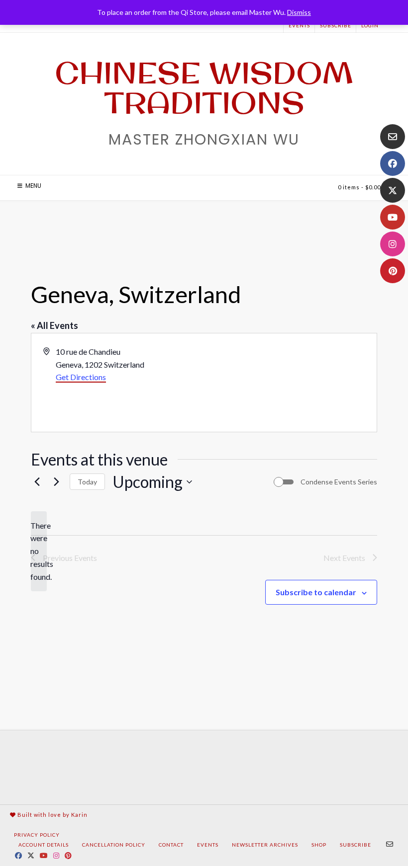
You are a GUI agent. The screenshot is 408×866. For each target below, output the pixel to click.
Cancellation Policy (113, 845)
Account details (43, 845)
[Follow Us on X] (392, 190)
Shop (318, 845)
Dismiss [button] (299, 12)
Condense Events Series (339, 481)
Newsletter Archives (265, 845)
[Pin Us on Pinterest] (392, 270)
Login (370, 25)
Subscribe (335, 25)
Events (299, 25)
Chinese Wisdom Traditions (204, 87)
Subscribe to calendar (316, 592)
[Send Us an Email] (392, 136)
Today (87, 481)
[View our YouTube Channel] (392, 217)
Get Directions (81, 377)
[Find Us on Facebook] (392, 163)
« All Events (54, 325)
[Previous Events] (37, 482)
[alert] (39, 551)
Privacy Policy (37, 835)
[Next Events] (56, 482)
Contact (171, 845)
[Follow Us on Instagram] (392, 244)
